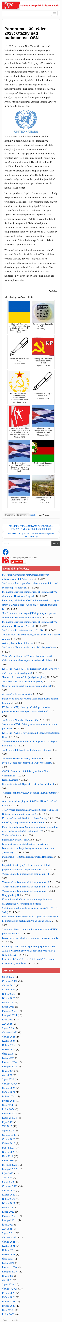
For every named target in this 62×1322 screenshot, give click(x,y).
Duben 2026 (8, 993)
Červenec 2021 (9, 1237)
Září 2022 (7, 1177)
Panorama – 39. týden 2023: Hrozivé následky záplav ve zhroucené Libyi (31, 535)
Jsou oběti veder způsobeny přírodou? (21, 758)
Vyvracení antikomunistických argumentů (23, 890)
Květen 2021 (8, 1245)
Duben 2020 (8, 1301)
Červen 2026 (8, 985)
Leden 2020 (8, 1314)
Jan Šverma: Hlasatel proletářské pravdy (22, 681)
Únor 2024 (7, 1105)
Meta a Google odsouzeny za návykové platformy (27, 762)
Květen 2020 (8, 1297)
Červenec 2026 (9, 981)
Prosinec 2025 (9, 1011)
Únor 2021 (7, 1258)
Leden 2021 (8, 1263)
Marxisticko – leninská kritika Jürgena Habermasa (27, 856)
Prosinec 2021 (9, 1216)
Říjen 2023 (7, 1122)
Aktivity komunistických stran (17, 643)
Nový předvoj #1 (10, 895)
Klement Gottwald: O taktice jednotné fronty (25, 818)
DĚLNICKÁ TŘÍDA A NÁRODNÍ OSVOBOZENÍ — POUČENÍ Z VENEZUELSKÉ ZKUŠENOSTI (31, 527)
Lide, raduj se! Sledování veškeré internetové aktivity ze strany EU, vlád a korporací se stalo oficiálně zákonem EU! (30, 605)
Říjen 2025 (7, 1019)
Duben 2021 (8, 1250)
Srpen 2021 (8, 1233)
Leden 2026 (8, 1006)
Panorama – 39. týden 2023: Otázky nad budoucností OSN (25, 33)
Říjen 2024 (7, 1070)
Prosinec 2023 (9, 1113)
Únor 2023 (7, 1156)
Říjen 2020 (7, 1275)
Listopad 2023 (9, 1117)
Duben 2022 (8, 1199)
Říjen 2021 (7, 1224)
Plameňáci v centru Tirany (15, 839)
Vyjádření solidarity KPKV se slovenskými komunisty (29, 792)
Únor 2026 (7, 1002)
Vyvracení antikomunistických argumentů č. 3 (25, 882)
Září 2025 (7, 1023)
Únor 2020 (7, 1310)
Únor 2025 (7, 1053)
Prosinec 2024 (9, 1062)
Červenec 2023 (9, 1134)
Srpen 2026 (8, 976)
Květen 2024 (8, 1092)
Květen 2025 (8, 1040)
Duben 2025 (8, 1045)
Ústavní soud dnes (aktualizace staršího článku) (26, 685)
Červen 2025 (8, 1036)
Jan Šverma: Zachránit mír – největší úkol (23, 630)
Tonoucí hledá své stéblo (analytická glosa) (24, 677)
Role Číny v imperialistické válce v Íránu (23, 822)
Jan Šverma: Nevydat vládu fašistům (20, 720)
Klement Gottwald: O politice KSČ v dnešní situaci (28, 784)
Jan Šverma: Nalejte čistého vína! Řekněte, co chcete (29, 647)
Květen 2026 (8, 989)
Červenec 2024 (9, 1083)
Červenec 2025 (9, 1032)
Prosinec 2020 (9, 1267)
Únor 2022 (7, 1207)
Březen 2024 (8, 1100)
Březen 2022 (8, 1203)
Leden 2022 (8, 1211)
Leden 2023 (8, 1160)
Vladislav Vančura (11, 835)
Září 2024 (7, 1075)
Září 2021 (7, 1228)
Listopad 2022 (9, 1169)
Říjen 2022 (7, 1173)
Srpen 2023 (8, 1130)
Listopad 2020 (9, 1271)
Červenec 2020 (9, 1288)
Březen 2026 (8, 998)
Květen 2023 (8, 1143)
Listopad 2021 (9, 1220)
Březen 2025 (8, 1049)
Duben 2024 (8, 1096)
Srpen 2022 (8, 1181)
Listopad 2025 (9, 1015)
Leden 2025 (8, 1057)
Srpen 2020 (8, 1284)
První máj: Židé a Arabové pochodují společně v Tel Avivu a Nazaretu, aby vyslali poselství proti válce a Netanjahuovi (28, 951)
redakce (33, 514)
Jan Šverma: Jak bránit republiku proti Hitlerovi (26, 749)
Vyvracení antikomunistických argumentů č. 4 (25, 873)
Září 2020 (7, 1280)
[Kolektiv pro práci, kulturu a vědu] (31, 5)
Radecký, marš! (10, 779)
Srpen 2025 (8, 1028)
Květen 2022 (8, 1194)
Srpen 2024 (8, 1079)
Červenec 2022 (9, 1186)
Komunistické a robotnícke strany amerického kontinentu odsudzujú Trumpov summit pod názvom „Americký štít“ (28, 848)
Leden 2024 (8, 1109)
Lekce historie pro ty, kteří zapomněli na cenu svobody (30, 937)
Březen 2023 (8, 1152)
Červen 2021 (8, 1241)
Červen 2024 (8, 1088)
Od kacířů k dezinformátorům (17, 694)
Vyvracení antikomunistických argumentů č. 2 (25, 886)
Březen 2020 (8, 1305)
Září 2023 (7, 1126)
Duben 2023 (8, 1147)
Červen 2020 (8, 1293)
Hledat (55, 544)
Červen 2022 (8, 1190)
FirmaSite (14, 1319)
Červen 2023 (8, 1139)
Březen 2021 (8, 1254)
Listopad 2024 (9, 1066)
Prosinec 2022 (9, 1164)
